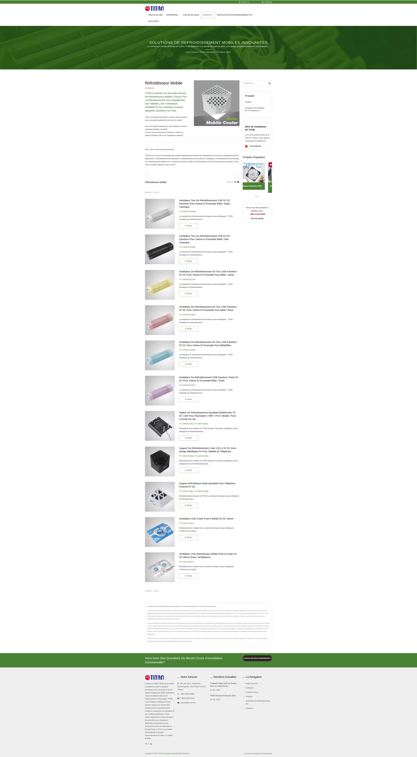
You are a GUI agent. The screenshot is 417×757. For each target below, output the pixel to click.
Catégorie (194, 52)
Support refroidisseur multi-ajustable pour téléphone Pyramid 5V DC (207, 485)
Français (268, 2)
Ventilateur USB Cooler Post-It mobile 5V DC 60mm (206, 518)
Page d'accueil (155, 15)
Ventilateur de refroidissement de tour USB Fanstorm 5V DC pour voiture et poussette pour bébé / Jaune (208, 273)
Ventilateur (205, 638)
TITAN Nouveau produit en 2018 (223, 696)
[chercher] (239, 2)
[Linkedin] (151, 744)
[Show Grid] (235, 182)
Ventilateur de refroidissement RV (235, 15)
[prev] (146, 175)
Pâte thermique (221, 638)
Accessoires (212, 638)
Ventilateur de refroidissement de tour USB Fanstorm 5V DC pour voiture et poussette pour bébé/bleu (208, 344)
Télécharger (255, 146)
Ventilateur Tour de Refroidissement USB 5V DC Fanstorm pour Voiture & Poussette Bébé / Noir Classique (204, 239)
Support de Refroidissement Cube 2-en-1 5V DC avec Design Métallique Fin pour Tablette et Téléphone (207, 450)
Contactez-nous (191, 15)
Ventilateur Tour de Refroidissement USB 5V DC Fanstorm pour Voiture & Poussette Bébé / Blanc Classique (204, 203)
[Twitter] (148, 744)
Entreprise (172, 15)
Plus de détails (257, 218)
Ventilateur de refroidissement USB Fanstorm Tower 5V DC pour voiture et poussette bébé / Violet (208, 379)
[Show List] (238, 182)
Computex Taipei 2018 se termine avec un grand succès (223, 684)
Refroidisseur (211, 52)
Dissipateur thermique (153, 641)
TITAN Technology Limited (166, 753)
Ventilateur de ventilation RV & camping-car (255, 109)
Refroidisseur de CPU (186, 638)
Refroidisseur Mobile (224, 52)
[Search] (270, 83)
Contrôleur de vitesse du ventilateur (256, 638)
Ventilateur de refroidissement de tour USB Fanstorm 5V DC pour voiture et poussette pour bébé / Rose (208, 308)
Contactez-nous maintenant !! (257, 658)
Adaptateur (242, 638)
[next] (237, 175)
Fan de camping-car (173, 638)
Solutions (153, 21)
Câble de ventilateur (232, 638)
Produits (207, 15)
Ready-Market (267, 753)
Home (188, 52)
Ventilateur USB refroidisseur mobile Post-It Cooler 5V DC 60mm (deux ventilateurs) (208, 556)
